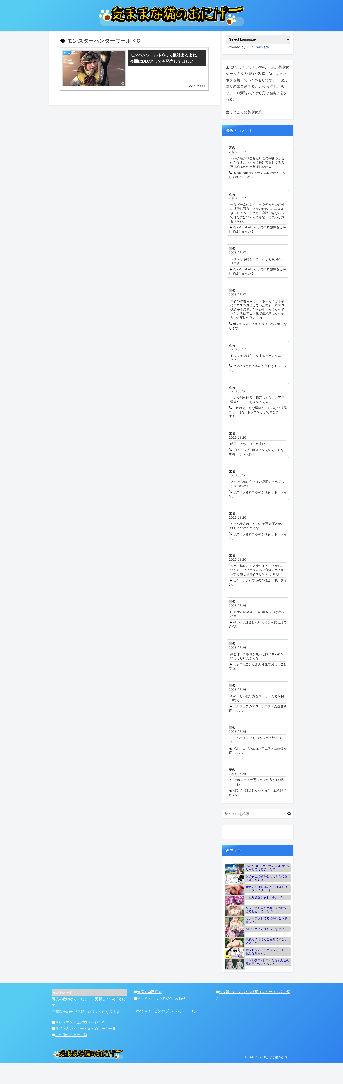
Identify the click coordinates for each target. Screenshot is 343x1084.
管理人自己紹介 (149, 992)
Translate (261, 47)
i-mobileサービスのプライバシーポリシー (167, 1011)
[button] (289, 813)
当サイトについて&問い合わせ (161, 998)
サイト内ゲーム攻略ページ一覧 (80, 1022)
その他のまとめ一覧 (71, 1035)
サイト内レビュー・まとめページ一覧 (85, 1028)
